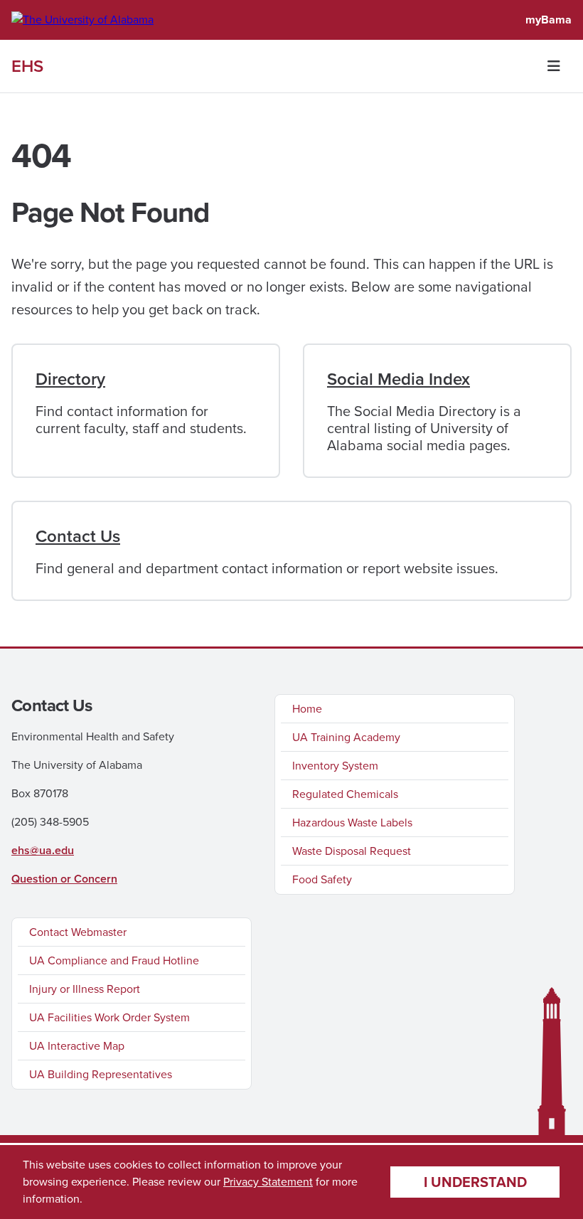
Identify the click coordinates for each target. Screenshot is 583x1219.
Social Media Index (398, 379)
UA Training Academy (346, 737)
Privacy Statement (268, 1181)
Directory (70, 379)
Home (307, 709)
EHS (27, 66)
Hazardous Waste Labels (352, 822)
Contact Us (78, 536)
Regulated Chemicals (345, 794)
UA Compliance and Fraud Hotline (114, 960)
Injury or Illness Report (84, 989)
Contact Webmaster (78, 932)
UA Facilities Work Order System (109, 1017)
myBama (548, 19)
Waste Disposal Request (351, 851)
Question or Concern (64, 879)
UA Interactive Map (76, 1046)
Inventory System (335, 765)
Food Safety (322, 879)
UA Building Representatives (100, 1074)
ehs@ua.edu (42, 850)
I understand (475, 1182)
